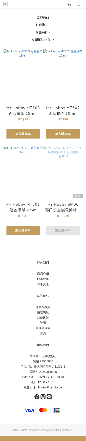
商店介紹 (43, 274)
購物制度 (43, 312)
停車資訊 (43, 284)
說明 (43, 323)
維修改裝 (43, 318)
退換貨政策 (43, 328)
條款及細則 (43, 307)
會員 (43, 333)
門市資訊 (43, 279)
